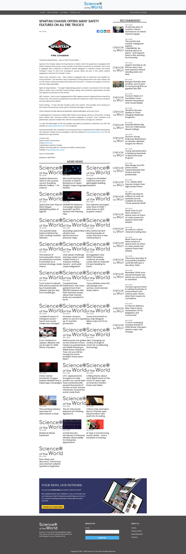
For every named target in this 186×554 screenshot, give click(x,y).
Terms (133, 528)
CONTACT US (75, 12)
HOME (42, 12)
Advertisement (137, 534)
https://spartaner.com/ (57, 126)
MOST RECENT (52, 12)
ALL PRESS (64, 12)
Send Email (48, 143)
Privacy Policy (136, 531)
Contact (134, 537)
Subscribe (102, 538)
